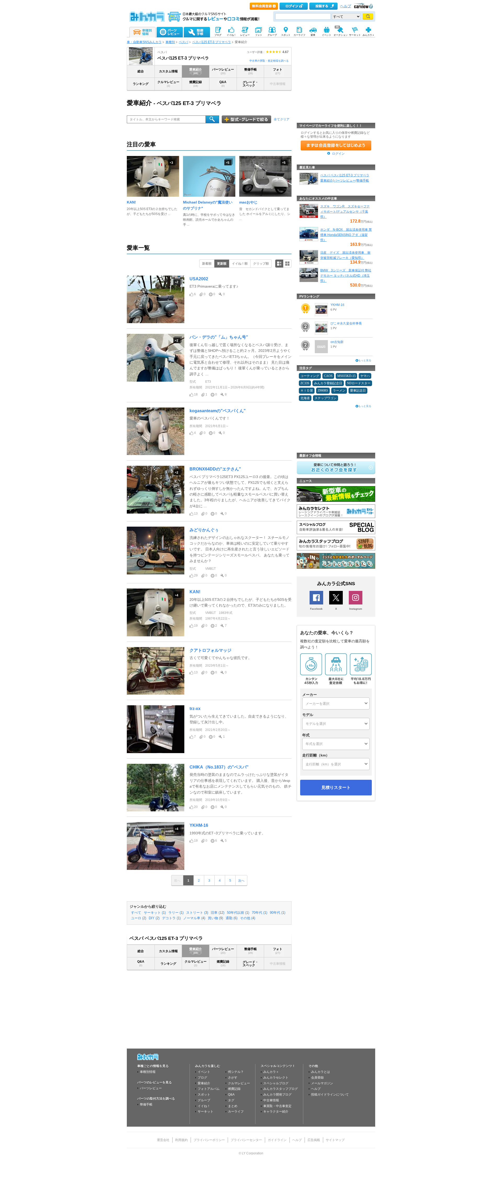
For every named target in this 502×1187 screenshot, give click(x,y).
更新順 (221, 263)
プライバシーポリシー (209, 1140)
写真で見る (287, 263)
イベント (204, 1072)
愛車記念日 (358, 390)
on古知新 (337, 342)
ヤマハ (365, 376)
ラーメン (339, 390)
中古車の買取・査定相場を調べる (269, 60)
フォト (277, 71)
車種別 (170, 42)
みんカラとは (320, 1072)
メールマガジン (322, 1083)
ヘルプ (345, 6)
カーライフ (236, 1111)
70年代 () (259, 913)
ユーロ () (138, 918)
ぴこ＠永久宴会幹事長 (346, 323)
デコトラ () (171, 918)
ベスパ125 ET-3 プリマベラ (211, 42)
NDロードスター (358, 383)
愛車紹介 (195, 71)
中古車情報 (271, 1100)
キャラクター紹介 (275, 1111)
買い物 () (215, 918)
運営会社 (163, 1140)
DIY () (154, 918)
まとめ (232, 1106)
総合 (141, 71)
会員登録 (317, 1077)
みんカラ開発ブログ (277, 1094)
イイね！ (204, 1106)
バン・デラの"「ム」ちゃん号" (219, 337)
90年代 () (277, 913)
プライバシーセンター (246, 1140)
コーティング (309, 376)
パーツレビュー (223, 71)
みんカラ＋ (271, 1072)
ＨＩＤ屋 (306, 390)
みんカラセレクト (275, 1077)
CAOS (328, 376)
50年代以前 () (238, 913)
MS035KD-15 (346, 376)
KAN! (131, 202)
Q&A (222, 83)
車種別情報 (148, 1072)
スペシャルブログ (275, 1083)
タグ (231, 1100)
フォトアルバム (209, 1089)
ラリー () (176, 913)
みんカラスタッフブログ (280, 1089)
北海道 (305, 398)
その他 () (247, 918)
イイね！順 (240, 263)
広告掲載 (313, 1140)
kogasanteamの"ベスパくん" (218, 411)
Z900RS (323, 390)
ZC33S (304, 383)
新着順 (207, 263)
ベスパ (183, 42)
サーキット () (155, 913)
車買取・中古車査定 (277, 1106)
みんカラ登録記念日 (328, 383)
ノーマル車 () (194, 918)
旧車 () (217, 913)
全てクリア (281, 119)
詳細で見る (279, 263)
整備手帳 (250, 71)
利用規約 (181, 1140)
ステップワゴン (325, 398)
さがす (232, 1077)
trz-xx (195, 708)
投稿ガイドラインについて (330, 1094)
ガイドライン (277, 1140)
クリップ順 (261, 263)
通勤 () (231, 918)
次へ (241, 880)
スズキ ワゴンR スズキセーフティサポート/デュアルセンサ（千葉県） (345, 212)
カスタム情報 (168, 71)
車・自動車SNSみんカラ (144, 42)
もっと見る (364, 360)
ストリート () (197, 913)
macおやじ (248, 202)
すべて (136, 913)
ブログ (202, 1077)
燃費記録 (195, 83)
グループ (204, 1100)
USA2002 (199, 279)
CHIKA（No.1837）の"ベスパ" (219, 767)
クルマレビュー (168, 83)
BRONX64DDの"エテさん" (215, 469)
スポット (204, 1094)
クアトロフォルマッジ (210, 650)
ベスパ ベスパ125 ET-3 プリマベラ (344, 175)
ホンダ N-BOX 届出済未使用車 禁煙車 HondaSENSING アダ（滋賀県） (346, 235)
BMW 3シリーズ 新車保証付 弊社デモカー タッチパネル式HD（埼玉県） (345, 276)
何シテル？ (236, 1072)
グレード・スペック (250, 83)
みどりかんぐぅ (204, 530)
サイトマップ (335, 1140)
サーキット (205, 1111)
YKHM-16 (199, 825)
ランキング (141, 84)
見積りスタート (336, 787)
